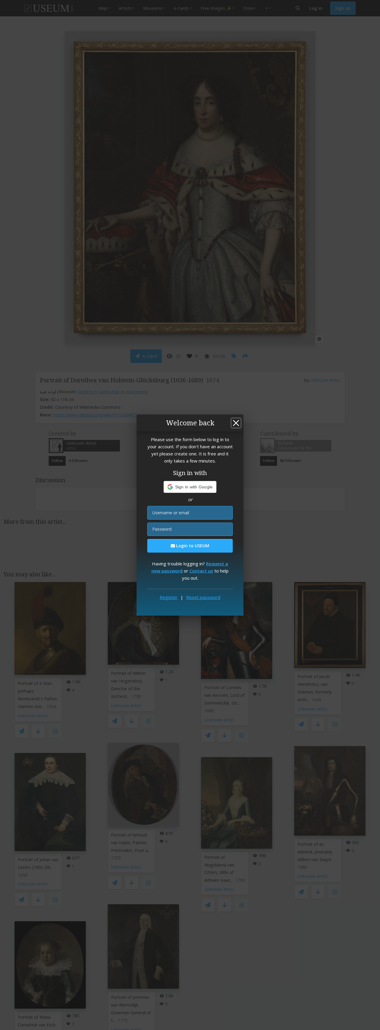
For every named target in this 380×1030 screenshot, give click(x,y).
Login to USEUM (192, 545)
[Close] (236, 423)
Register (169, 597)
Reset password (203, 597)
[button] (190, 487)
